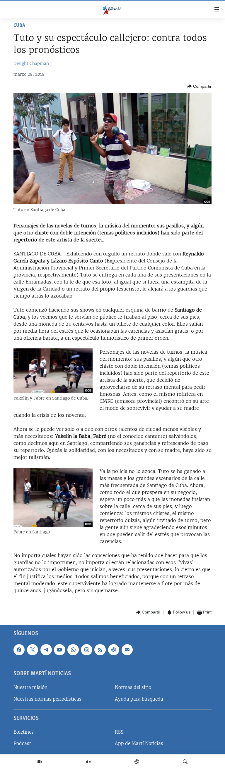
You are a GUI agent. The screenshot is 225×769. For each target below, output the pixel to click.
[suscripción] (127, 649)
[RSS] (99, 649)
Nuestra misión (30, 687)
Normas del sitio (133, 687)
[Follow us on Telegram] (46, 649)
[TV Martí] (40, 761)
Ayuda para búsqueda (139, 698)
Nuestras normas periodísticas (47, 698)
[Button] (199, 86)
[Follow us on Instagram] (86, 649)
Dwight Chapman (31, 63)
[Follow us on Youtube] (59, 649)
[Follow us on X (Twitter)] (32, 649)
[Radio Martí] (88, 761)
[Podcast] (137, 761)
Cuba (19, 26)
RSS (119, 732)
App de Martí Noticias (139, 743)
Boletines (23, 732)
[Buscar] (185, 761)
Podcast (22, 743)
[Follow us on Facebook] (19, 649)
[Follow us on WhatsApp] (73, 649)
